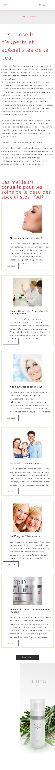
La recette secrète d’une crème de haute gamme (29, 312)
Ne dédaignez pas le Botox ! (26, 238)
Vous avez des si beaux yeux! (26, 386)
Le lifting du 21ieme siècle (25, 536)
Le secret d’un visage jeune (25, 463)
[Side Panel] (49, 5)
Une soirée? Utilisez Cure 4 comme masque (30, 611)
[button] (27, 657)
